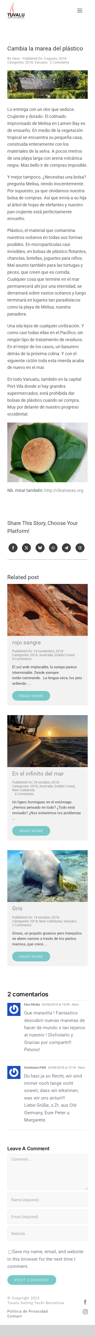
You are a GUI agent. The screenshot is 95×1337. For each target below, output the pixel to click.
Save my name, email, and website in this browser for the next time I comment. (45, 1259)
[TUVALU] (47, 717)
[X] (26, 547)
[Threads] (80, 547)
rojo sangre (26, 642)
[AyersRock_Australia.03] (47, 586)
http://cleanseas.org (63, 490)
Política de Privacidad (27, 1311)
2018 (29, 62)
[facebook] (85, 1302)
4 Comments (24, 794)
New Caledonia (23, 790)
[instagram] (85, 1311)
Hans (16, 58)
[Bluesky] (40, 547)
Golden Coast (64, 655)
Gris (17, 908)
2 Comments (59, 62)
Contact (14, 1316)
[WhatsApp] (53, 547)
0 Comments (21, 659)
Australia (46, 655)
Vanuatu (41, 62)
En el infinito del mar (38, 773)
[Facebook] (13, 547)
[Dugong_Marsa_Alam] (47, 852)
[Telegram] (66, 547)
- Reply (74, 1004)
